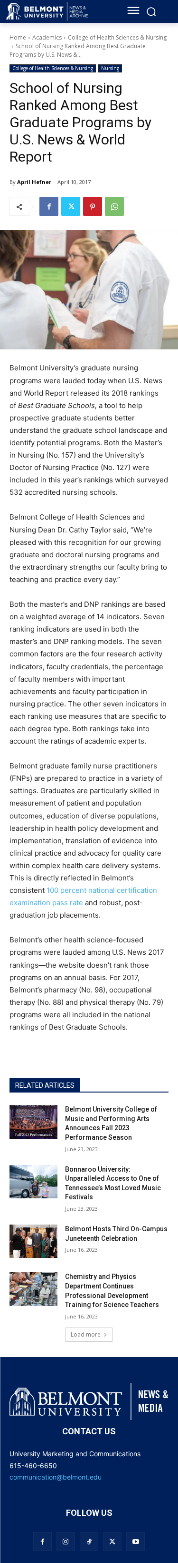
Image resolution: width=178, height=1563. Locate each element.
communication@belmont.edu (55, 1477)
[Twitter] (70, 206)
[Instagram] (65, 1541)
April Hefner (34, 181)
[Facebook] (48, 206)
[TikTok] (89, 1541)
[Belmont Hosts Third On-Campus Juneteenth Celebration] (33, 1241)
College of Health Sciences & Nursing (117, 37)
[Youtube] (135, 1541)
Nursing (110, 68)
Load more (86, 1334)
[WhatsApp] (114, 206)
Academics (47, 37)
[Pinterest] (92, 206)
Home (17, 37)
